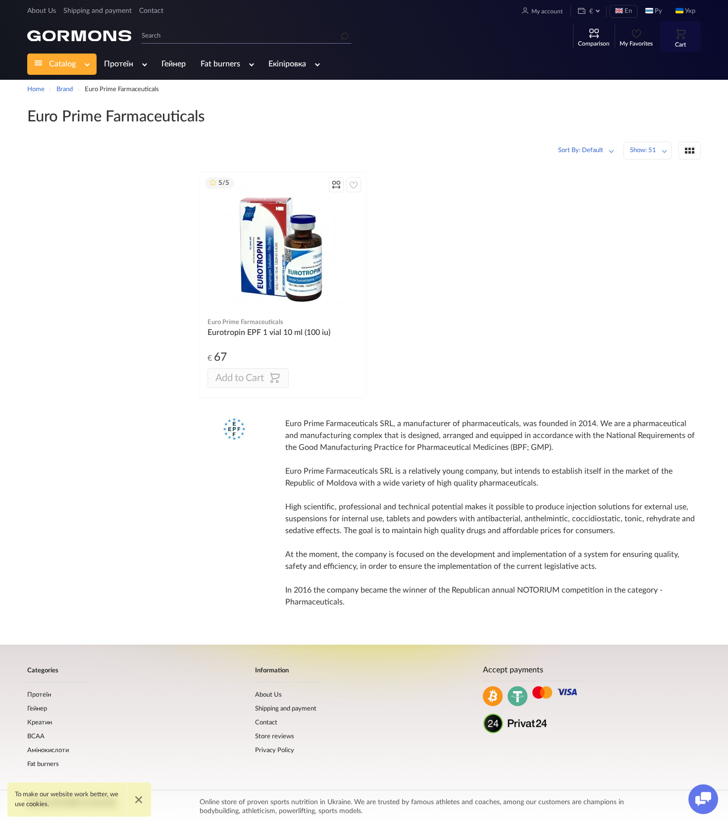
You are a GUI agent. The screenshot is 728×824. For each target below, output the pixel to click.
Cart (680, 45)
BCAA (36, 736)
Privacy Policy (274, 750)
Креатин (39, 722)
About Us (41, 10)
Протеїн (118, 64)
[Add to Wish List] (353, 184)
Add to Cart (239, 378)
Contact (151, 10)
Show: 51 (643, 150)
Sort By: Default (580, 150)
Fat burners (220, 64)
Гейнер (173, 64)
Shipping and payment (97, 10)
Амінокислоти (48, 750)
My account (547, 11)
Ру (657, 11)
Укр (689, 11)
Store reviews (274, 736)
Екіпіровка (287, 64)
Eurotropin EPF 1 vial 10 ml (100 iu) (269, 332)
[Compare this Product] (336, 184)
